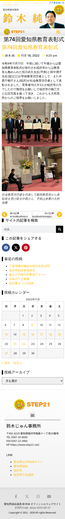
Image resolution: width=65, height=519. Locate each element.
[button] (58, 32)
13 (6, 334)
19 (59, 334)
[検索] (59, 229)
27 (6, 353)
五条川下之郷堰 (19, 279)
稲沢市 (18, 470)
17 (41, 334)
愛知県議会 (21, 466)
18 (50, 334)
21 (15, 343)
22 (24, 343)
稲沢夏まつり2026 (21, 283)
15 (23, 334)
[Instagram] (38, 496)
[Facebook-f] (16, 496)
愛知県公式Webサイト (28, 462)
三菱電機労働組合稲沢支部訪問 (29, 266)
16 (32, 334)
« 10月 (6, 363)
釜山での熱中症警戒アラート (28, 274)
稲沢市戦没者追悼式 (22, 270)
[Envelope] (49, 496)
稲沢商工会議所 (24, 474)
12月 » (17, 363)
